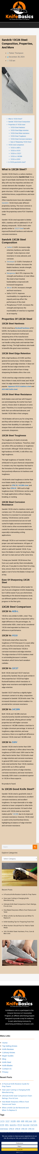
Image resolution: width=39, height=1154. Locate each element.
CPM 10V (24, 1129)
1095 (34, 1121)
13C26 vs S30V (15, 159)
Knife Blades (7, 1065)
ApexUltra (13, 1125)
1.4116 (2, 1121)
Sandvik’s (5, 203)
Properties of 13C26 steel (16, 124)
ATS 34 (19, 1125)
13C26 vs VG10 (15, 150)
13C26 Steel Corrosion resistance (21, 139)
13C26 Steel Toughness (18, 136)
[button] (19, 24)
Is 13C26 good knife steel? (17, 162)
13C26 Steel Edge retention (19, 130)
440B (22, 1121)
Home (4, 1043)
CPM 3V (11, 1129)
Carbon (9, 247)
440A (18, 1121)
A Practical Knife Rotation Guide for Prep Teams (20, 894)
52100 (2, 1125)
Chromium (10, 262)
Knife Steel (6, 1062)
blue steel (26, 1125)
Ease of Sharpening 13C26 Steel (21, 142)
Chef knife (33, 1125)
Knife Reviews (8, 1049)
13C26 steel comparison (16, 145)
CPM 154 (31, 1129)
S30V (14, 742)
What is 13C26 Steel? (15, 119)
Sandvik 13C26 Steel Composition (19, 122)
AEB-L (15, 611)
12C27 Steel (18, 228)
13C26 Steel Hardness (18, 127)
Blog (4, 1059)
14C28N (16, 709)
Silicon (9, 288)
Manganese (11, 273)
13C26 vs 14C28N (16, 156)
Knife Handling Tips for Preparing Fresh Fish (19, 922)
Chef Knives (4, 1129)
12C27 (15, 668)
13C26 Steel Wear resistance (20, 133)
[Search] (35, 847)
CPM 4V (17, 1129)
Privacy (5, 1072)
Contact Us (7, 1068)
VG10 (15, 635)
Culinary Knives (8, 1052)
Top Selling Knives (9, 1046)
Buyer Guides (8, 1056)
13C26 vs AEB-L (16, 148)
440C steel (28, 1121)
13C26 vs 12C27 (16, 153)
